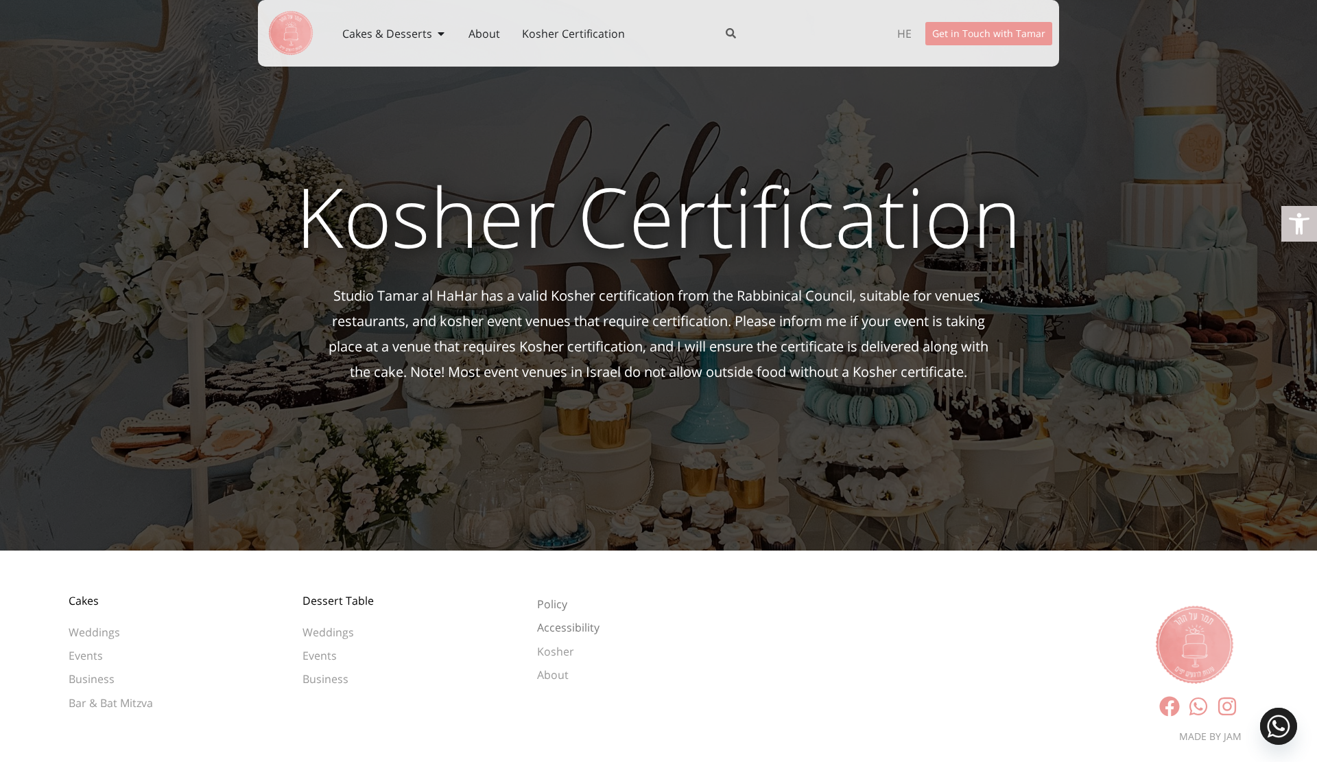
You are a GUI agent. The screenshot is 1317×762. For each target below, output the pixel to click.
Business (92, 678)
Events (86, 655)
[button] (1299, 224)
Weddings (94, 632)
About (553, 674)
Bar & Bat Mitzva (111, 703)
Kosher (557, 651)
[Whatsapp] (1278, 726)
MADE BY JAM (1210, 736)
